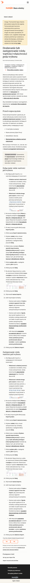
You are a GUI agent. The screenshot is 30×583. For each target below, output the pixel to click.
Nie (14, 541)
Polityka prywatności (14, 570)
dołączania (14, 92)
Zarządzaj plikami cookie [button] (15, 573)
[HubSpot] (2, 2)
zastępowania (7, 94)
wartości (13, 94)
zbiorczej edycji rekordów (11, 98)
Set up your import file (9, 557)
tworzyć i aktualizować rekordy (15, 259)
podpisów (7, 66)
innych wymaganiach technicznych (14, 149)
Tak (7, 541)
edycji (6, 159)
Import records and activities (10, 560)
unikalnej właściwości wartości (12, 119)
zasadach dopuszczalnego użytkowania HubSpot (17, 326)
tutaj (19, 43)
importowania (11, 156)
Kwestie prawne (12, 567)
